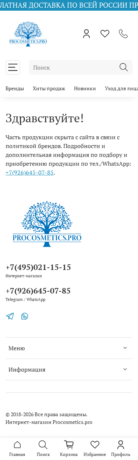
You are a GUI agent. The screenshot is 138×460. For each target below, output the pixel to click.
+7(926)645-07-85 (30, 172)
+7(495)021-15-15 (38, 267)
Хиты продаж (49, 88)
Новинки (85, 88)
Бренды (15, 88)
